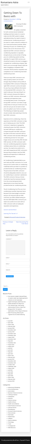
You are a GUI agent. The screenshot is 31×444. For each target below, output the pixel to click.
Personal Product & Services (17, 217)
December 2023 (12, 339)
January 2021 (11, 359)
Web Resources (12, 427)
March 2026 (11, 324)
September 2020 (12, 366)
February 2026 (11, 326)
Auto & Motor (11, 391)
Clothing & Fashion (12, 394)
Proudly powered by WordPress (10, 440)
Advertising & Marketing (14, 387)
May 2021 (10, 352)
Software (10, 418)
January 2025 (11, 331)
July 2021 (10, 348)
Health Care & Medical (13, 403)
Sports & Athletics (12, 420)
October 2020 (11, 364)
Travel (9, 424)
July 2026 (10, 321)
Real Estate (10, 414)
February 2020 (11, 379)
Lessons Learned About (10, 209)
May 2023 (10, 341)
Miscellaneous (11, 409)
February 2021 (11, 357)
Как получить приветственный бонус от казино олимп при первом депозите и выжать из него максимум (18, 298)
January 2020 (11, 381)
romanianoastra (8, 21)
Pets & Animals (11, 413)
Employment (11, 396)
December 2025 (12, 330)
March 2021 (11, 355)
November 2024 (12, 335)
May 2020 (10, 373)
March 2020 (11, 377)
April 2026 (10, 322)
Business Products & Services (15, 393)
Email (8, 263)
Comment (9, 239)
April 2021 (10, 353)
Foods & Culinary (12, 400)
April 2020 (10, 375)
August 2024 (11, 337)
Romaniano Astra (9, 2)
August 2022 (11, 344)
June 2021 (10, 350)
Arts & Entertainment (13, 389)
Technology (11, 422)
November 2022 (12, 342)
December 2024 (12, 333)
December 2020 (12, 361)
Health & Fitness (12, 402)
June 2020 (10, 372)
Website (8, 270)
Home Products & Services (14, 405)
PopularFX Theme (25, 440)
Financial (10, 398)
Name (8, 257)
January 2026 (11, 328)
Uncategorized (11, 425)
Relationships (11, 416)
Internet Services (12, 407)
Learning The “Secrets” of (10, 213)
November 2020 (12, 363)
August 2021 (11, 346)
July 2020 (10, 370)
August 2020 (11, 368)
